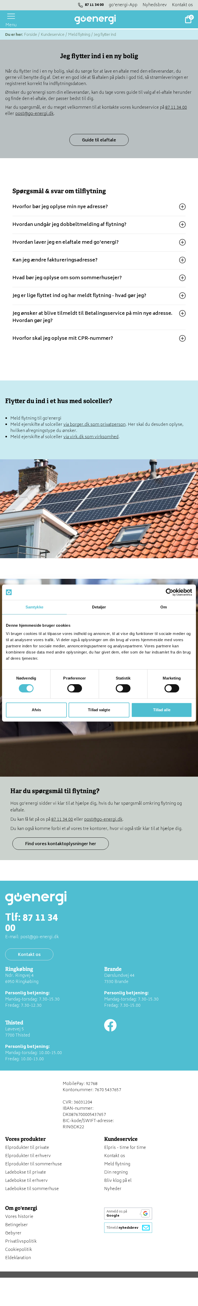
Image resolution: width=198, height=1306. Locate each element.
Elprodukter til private (27, 1148)
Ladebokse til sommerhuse (32, 1189)
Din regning (116, 1172)
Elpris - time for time (125, 1148)
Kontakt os (182, 5)
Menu (11, 25)
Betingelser (16, 1225)
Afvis (36, 710)
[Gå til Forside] (95, 19)
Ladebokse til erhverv (26, 1181)
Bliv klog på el (117, 1181)
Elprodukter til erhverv (28, 1156)
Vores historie (19, 1217)
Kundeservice (52, 35)
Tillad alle (161, 710)
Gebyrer (13, 1233)
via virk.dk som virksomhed (91, 437)
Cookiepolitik (18, 1250)
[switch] (74, 688)
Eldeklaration (18, 1258)
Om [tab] (163, 607)
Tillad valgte (99, 710)
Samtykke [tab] (34, 607)
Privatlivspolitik (21, 1242)
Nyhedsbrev (155, 5)
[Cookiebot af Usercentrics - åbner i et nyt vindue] (169, 592)
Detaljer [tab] (99, 607)
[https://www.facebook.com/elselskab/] (110, 1025)
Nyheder (112, 1189)
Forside (30, 35)
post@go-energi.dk (34, 113)
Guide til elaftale (99, 140)
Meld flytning (79, 35)
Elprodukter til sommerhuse (33, 1164)
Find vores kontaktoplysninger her (60, 844)
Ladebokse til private (25, 1172)
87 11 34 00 (94, 5)
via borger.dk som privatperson (94, 424)
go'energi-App (123, 5)
